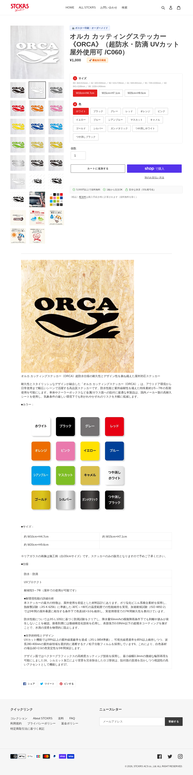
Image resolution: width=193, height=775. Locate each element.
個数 (73, 148)
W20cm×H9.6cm (137, 93)
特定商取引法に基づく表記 (27, 728)
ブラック (98, 111)
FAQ (72, 718)
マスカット (136, 119)
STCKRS (138, 766)
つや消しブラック (86, 136)
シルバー (98, 128)
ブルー (97, 119)
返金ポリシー (69, 723)
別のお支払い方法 (154, 177)
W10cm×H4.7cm (85, 93)
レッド (129, 111)
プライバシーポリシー (41, 723)
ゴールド (81, 128)
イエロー (81, 119)
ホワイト (81, 111)
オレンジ (145, 111)
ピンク (161, 111)
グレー (114, 111)
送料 (61, 718)
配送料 (82, 197)
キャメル (155, 119)
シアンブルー (115, 119)
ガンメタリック (119, 128)
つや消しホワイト (145, 128)
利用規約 (16, 723)
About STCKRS (42, 718)
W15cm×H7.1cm (111, 93)
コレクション (18, 718)
